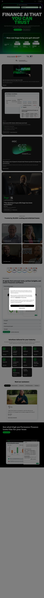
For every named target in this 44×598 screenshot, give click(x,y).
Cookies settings (22, 308)
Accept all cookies (22, 305)
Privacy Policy (24, 297)
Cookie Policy (17, 297)
